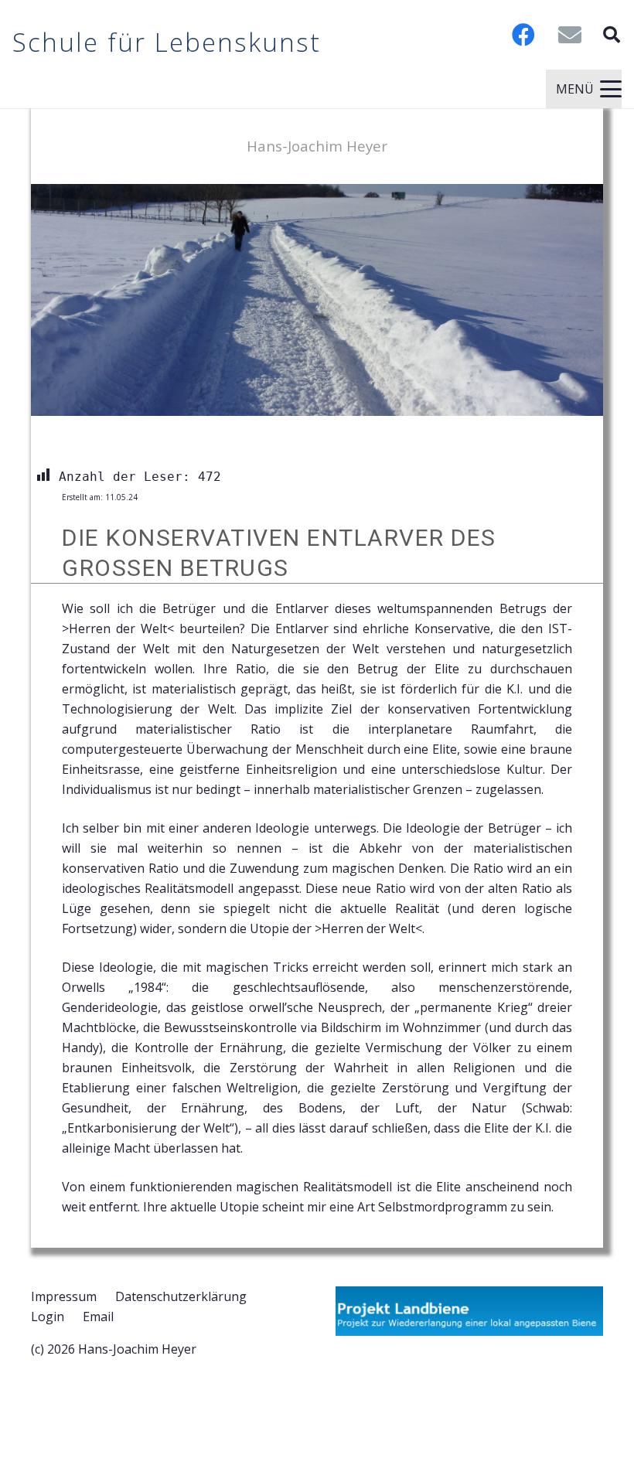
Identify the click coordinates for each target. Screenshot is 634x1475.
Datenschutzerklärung (181, 1296)
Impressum (64, 1296)
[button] (611, 34)
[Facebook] (523, 35)
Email (98, 1316)
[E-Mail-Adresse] (570, 35)
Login (47, 1316)
